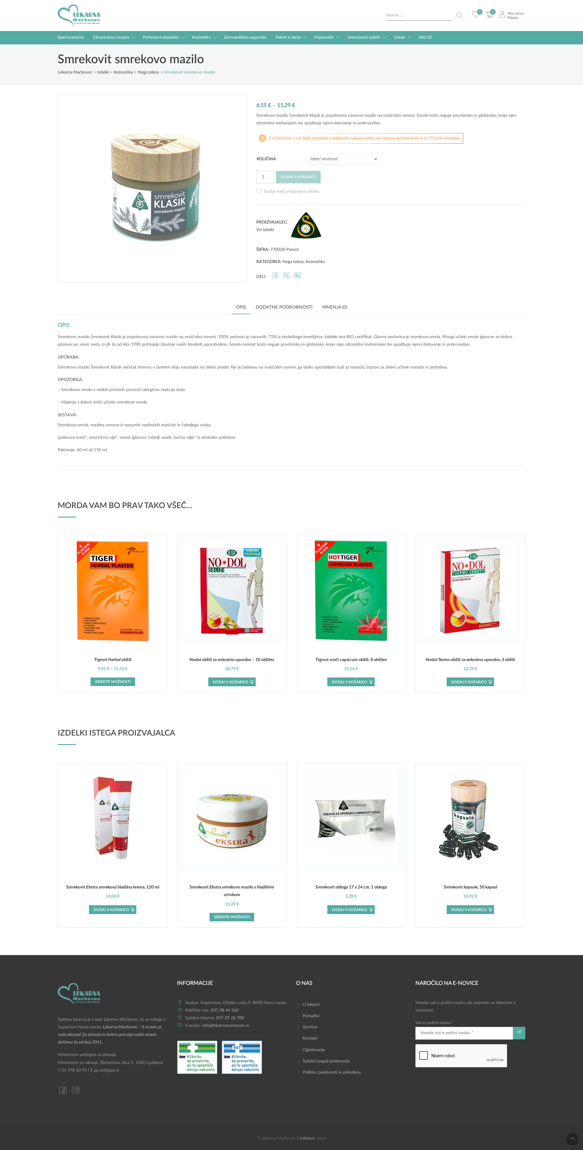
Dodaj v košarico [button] (230, 682)
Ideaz (322, 1138)
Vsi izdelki (265, 230)
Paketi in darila (288, 38)
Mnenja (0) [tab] (334, 307)
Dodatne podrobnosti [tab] (284, 307)
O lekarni (311, 1005)
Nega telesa (293, 262)
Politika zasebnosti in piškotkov (332, 1072)
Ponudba (311, 1016)
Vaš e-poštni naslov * (434, 1023)
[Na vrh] (572, 1139)
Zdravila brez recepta (111, 38)
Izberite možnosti (113, 682)
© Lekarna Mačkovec (276, 1138)
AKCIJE (425, 38)
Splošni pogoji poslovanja (326, 1061)
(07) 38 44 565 (225, 1010)
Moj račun (515, 13)
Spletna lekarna (71, 38)
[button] (287, 192)
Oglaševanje (314, 1050)
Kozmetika (201, 38)
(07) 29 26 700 (230, 1018)
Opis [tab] (241, 307)
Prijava (512, 17)
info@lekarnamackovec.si (225, 1026)
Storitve (310, 1027)
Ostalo (399, 38)
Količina (266, 159)
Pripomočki (324, 38)
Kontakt (310, 1038)
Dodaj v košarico (298, 177)
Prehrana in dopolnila (160, 38)
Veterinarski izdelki (363, 38)
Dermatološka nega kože (245, 38)
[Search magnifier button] (459, 15)
